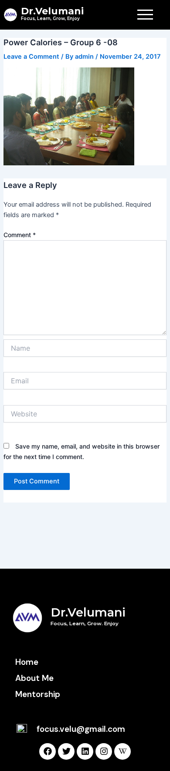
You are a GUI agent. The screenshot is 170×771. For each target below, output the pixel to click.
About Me (34, 678)
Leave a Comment (31, 56)
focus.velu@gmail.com (81, 729)
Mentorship (37, 694)
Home (26, 662)
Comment (19, 234)
